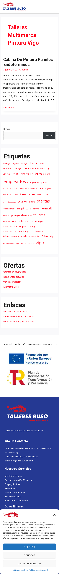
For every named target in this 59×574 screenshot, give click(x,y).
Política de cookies (19, 570)
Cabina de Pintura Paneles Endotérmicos (28, 62)
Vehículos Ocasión (12, 281)
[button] (54, 514)
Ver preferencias (29, 563)
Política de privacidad (38, 570)
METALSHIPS (8, 194)
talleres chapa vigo (30, 221)
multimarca (23, 194)
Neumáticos (11, 488)
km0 (21, 188)
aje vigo (24, 163)
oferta (32, 201)
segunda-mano (23, 215)
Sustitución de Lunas (15, 492)
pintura (26, 208)
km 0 (27, 189)
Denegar (29, 555)
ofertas (43, 201)
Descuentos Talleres (26, 174)
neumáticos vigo (9, 202)
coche (41, 163)
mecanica (36, 188)
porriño (36, 208)
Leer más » (9, 107)
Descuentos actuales (13, 276)
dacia (6, 174)
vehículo (30, 243)
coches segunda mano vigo (36, 168)
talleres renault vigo (31, 236)
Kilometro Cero (11, 286)
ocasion (23, 201)
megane (48, 189)
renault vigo (8, 215)
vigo (40, 243)
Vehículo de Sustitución (16, 500)
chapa (33, 163)
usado (23, 243)
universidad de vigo (11, 243)
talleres (39, 214)
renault (46, 208)
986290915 (33, 456)
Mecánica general (13, 475)
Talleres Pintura (37, 232)
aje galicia (16, 164)
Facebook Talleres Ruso (15, 311)
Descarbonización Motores (18, 480)
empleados (14, 181)
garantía (35, 182)
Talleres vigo (47, 236)
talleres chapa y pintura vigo (19, 226)
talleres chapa (9, 221)
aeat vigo (6, 164)
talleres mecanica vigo (16, 231)
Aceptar (29, 546)
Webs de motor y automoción (18, 321)
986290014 (20, 456)
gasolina (44, 182)
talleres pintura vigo (12, 236)
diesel (46, 174)
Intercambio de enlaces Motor (18, 316)
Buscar (6, 128)
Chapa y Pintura (12, 484)
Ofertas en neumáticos (14, 271)
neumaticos (40, 194)
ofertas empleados (11, 208)
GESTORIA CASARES (10, 189)
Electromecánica (13, 496)
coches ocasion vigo (12, 168)
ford (29, 182)
